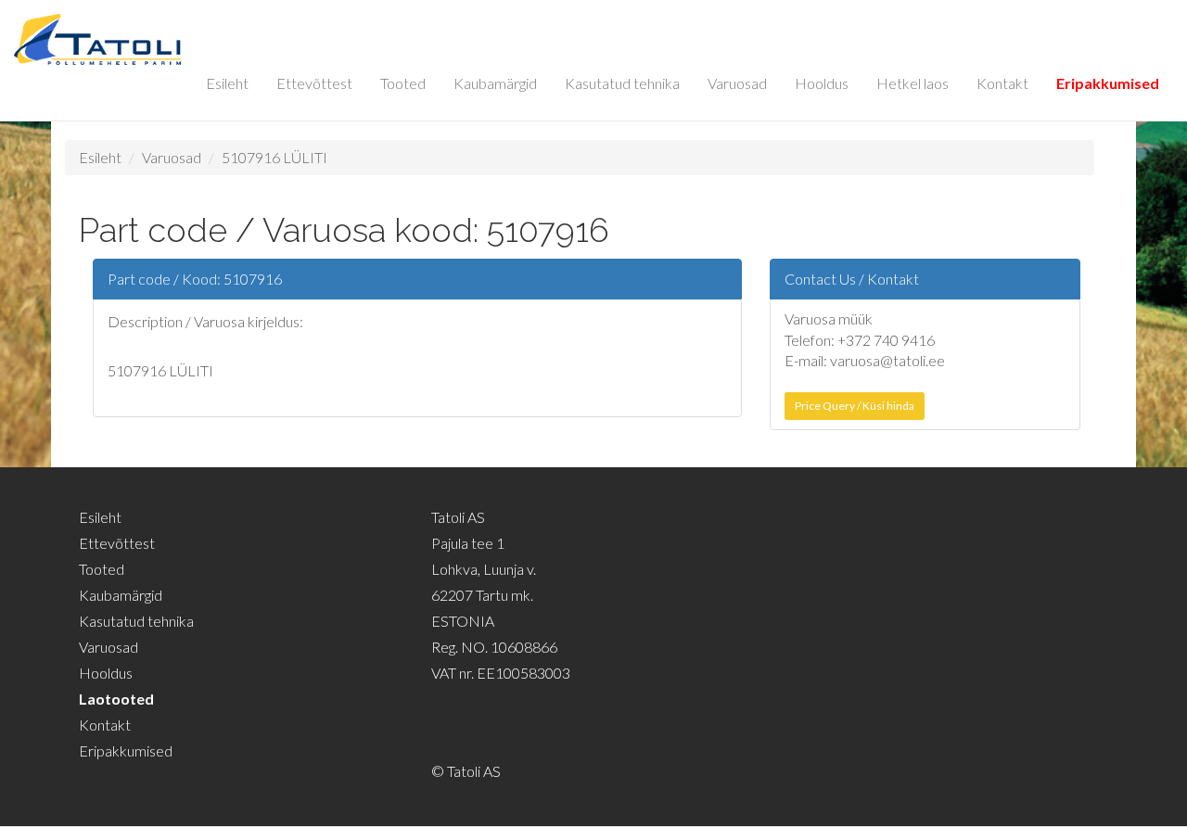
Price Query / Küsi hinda (854, 406)
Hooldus (822, 83)
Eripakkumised (1107, 83)
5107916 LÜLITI (274, 157)
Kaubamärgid (495, 83)
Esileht (227, 83)
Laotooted (116, 698)
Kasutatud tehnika (622, 83)
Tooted (403, 83)
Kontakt (1002, 83)
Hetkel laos (912, 83)
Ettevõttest (314, 83)
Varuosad (737, 83)
